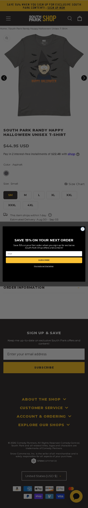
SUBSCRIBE (44, 260)
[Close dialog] (82, 229)
